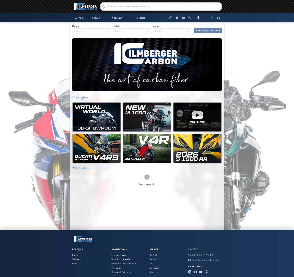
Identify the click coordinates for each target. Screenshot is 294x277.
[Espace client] (212, 18)
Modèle (116, 26)
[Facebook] (177, 18)
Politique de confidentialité (123, 263)
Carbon (75, 255)
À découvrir (117, 17)
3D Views (76, 259)
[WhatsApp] (190, 18)
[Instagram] (171, 18)
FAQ (151, 263)
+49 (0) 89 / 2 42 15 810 (202, 255)
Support (153, 259)
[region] (147, 64)
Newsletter (154, 272)
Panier (75, 263)
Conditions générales (121, 259)
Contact (141, 17)
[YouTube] (183, 18)
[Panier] (218, 18)
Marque (75, 26)
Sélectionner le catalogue (208, 30)
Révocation (116, 267)
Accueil (96, 17)
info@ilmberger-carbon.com (205, 259)
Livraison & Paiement (121, 272)
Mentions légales (118, 255)
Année (156, 26)
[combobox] (91, 30)
